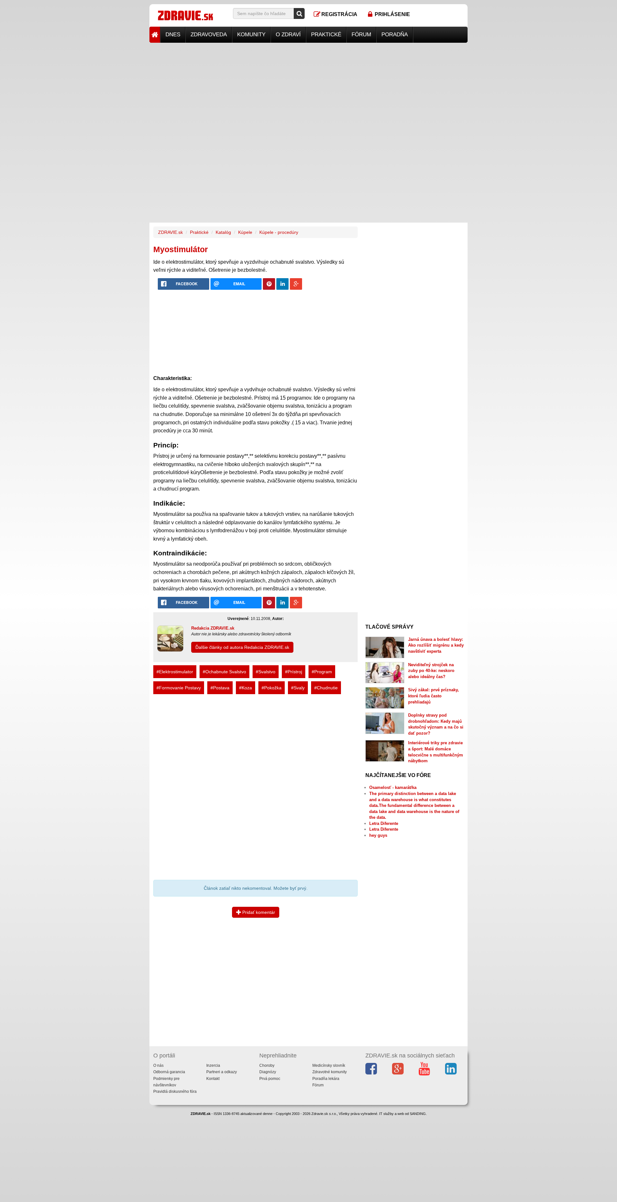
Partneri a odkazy (221, 1072)
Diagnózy (267, 1072)
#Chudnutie (326, 687)
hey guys (378, 835)
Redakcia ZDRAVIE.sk (212, 628)
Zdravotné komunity (329, 1072)
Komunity (251, 34)
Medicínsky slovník (328, 1065)
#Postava (219, 687)
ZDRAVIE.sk (170, 232)
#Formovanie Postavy (178, 687)
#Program (322, 671)
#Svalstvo (265, 671)
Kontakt (212, 1078)
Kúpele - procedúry (278, 232)
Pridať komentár (258, 912)
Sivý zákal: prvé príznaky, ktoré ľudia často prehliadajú (433, 695)
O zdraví (288, 34)
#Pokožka (272, 687)
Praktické (326, 34)
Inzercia (213, 1065)
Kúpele (245, 232)
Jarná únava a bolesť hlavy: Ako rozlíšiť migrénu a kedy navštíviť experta (436, 645)
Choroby (266, 1065)
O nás (158, 1065)
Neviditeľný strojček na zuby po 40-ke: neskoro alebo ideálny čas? (431, 670)
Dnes (172, 34)
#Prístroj (293, 671)
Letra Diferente (383, 823)
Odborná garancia (169, 1072)
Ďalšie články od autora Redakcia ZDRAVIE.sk (242, 647)
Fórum (361, 34)
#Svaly (298, 687)
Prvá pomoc (269, 1078)
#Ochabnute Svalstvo (224, 671)
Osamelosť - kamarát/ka (392, 787)
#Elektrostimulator (174, 671)
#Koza (245, 687)
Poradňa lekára (325, 1078)
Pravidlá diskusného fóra (175, 1091)
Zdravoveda (209, 34)
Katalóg (223, 232)
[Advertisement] (308, 88)
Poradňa (394, 34)
